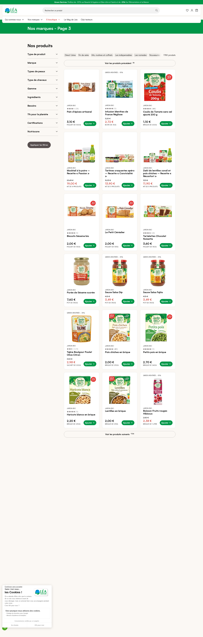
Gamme (31, 88)
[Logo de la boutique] (11, 10)
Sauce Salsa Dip (114, 292)
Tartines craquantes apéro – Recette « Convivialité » (119, 173)
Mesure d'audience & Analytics (16, 615)
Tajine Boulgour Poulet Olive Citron (79, 353)
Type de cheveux (37, 79)
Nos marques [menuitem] (33, 19)
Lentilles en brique (115, 411)
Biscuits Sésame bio (78, 236)
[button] (5, 628)
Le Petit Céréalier (115, 232)
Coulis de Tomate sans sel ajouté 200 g (157, 113)
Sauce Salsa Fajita (153, 292)
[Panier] (196, 10)
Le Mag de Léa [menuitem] (70, 19)
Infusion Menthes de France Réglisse (116, 113)
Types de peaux (36, 71)
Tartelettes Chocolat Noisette (154, 237)
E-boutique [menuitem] (51, 19)
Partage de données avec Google (17, 613)
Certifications (35, 122)
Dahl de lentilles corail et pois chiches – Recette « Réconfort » (157, 173)
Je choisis (14, 625)
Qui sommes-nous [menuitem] (13, 19)
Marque (31, 62)
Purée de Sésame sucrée (81, 292)
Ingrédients (34, 97)
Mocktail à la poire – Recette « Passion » (78, 172)
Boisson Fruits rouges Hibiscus (155, 412)
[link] (187, 10)
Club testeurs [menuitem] (86, 19)
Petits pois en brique (154, 352)
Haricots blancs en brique (81, 414)
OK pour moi (39, 625)
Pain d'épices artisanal (79, 111)
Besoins (31, 105)
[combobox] (101, 10)
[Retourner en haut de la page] (196, 436)
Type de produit (36, 54)
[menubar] (101, 19)
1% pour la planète (37, 114)
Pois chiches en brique (117, 352)
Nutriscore (33, 131)
